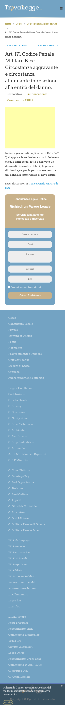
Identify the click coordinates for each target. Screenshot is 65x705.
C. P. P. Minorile (18, 460)
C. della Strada (17, 400)
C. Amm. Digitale (19, 676)
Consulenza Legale (20, 323)
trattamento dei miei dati (30, 287)
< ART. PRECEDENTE (17, 45)
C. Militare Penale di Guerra (26, 524)
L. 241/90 (14, 606)
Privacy (13, 329)
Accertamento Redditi (22, 582)
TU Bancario (16, 546)
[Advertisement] (30, 127)
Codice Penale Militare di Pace (42, 24)
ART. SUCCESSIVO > (48, 45)
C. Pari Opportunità (21, 482)
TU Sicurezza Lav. (19, 552)
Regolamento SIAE (20, 628)
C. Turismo (15, 488)
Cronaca (14, 371)
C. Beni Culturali (19, 494)
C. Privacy (15, 406)
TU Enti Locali (17, 558)
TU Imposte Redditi (21, 576)
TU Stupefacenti (19, 564)
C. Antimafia (16, 448)
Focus (12, 341)
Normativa (15, 347)
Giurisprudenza (37, 94)
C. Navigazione (18, 418)
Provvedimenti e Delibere (25, 353)
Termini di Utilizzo (20, 335)
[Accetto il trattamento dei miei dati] (25, 287)
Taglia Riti (14, 640)
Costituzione (16, 394)
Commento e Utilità (20, 100)
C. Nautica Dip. (18, 670)
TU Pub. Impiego (19, 540)
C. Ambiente (16, 430)
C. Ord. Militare (18, 518)
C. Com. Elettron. (19, 470)
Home (8, 24)
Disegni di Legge (19, 365)
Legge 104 (14, 600)
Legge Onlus (16, 652)
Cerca (12, 317)
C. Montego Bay (18, 476)
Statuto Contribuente (22, 588)
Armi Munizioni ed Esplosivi (27, 454)
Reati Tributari (18, 622)
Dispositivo (14, 94)
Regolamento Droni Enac (24, 658)
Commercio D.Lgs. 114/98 (25, 664)
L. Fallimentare (18, 594)
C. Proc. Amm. (17, 512)
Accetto (8, 702)
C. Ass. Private (17, 436)
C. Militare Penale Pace (23, 530)
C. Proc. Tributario (20, 424)
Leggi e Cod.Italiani (21, 388)
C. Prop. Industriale (21, 442)
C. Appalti (14, 500)
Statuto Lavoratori (20, 646)
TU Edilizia (15, 570)
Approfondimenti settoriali (26, 377)
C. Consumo (16, 412)
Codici (19, 24)
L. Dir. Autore (17, 616)
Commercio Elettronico (24, 634)
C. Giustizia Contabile (22, 506)
